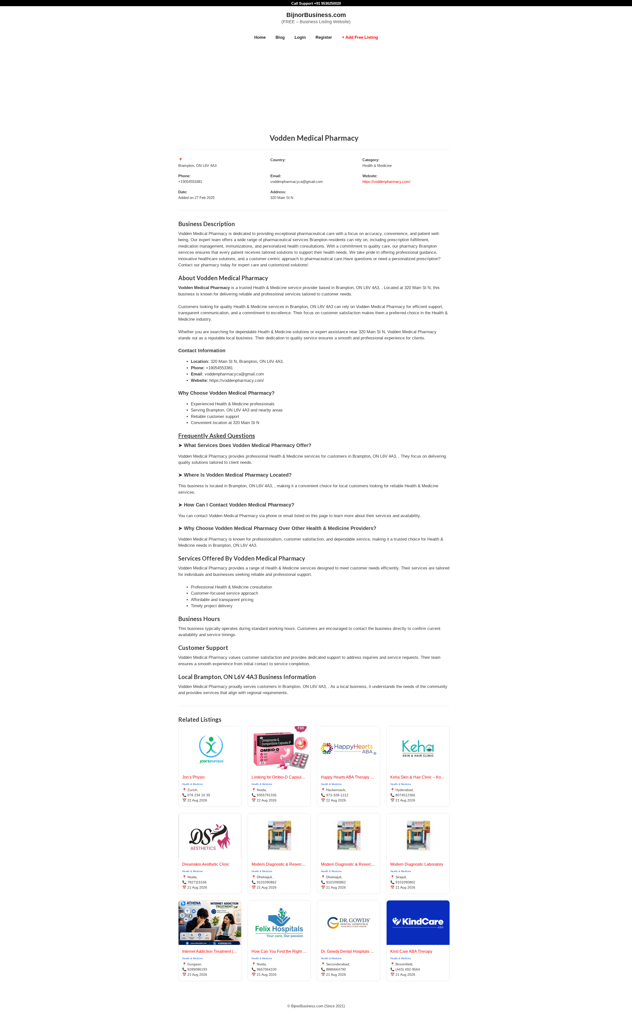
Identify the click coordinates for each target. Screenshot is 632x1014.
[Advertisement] (316, 82)
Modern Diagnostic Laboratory (416, 864)
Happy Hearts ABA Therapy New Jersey (348, 777)
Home (260, 37)
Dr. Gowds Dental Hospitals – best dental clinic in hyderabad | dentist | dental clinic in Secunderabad (348, 951)
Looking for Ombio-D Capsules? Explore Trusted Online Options (279, 777)
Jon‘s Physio (193, 777)
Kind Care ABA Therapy (411, 951)
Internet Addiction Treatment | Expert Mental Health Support (209, 951)
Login (300, 37)
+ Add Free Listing (360, 37)
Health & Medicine (192, 784)
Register (324, 37)
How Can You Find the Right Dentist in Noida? (279, 951)
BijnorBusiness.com (316, 14)
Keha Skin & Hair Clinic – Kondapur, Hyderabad (418, 777)
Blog (280, 37)
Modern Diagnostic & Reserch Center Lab (279, 864)
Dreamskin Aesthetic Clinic (205, 864)
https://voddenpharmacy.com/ (386, 181)
